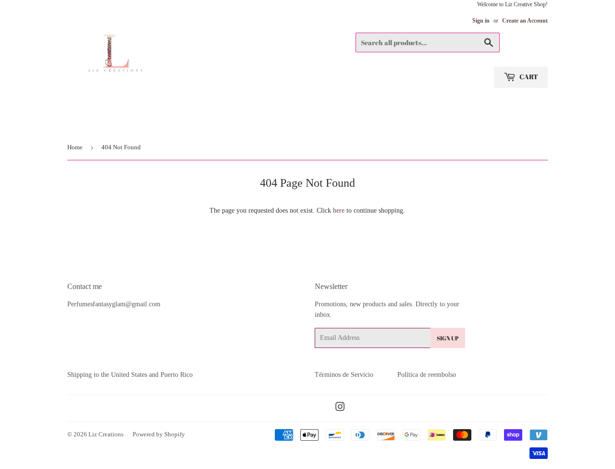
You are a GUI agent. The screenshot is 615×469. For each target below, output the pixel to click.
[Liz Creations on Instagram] (340, 408)
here (338, 210)
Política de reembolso (426, 374)
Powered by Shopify (159, 434)
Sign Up (448, 338)
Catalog (83, 122)
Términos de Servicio (344, 374)
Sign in (481, 20)
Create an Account (525, 20)
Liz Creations (105, 434)
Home (75, 147)
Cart (528, 76)
